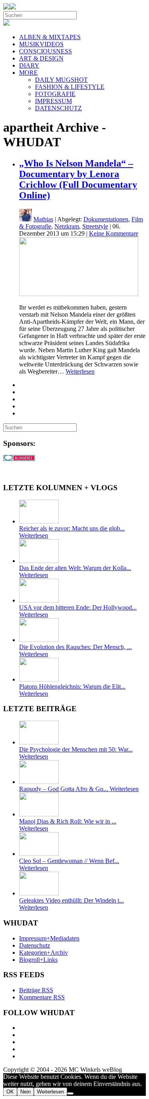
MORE (28, 72)
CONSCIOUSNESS (45, 51)
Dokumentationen (105, 219)
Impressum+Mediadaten (49, 938)
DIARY (29, 65)
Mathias (43, 219)
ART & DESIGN (41, 58)
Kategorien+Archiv (43, 952)
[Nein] (70, 1093)
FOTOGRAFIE (55, 94)
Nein (25, 1092)
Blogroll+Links (38, 959)
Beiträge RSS (36, 990)
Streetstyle (95, 226)
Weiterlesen (80, 371)
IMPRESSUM (53, 101)
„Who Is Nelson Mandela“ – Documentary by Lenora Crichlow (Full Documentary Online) (78, 179)
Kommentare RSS (42, 997)
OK (10, 1092)
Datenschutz (34, 945)
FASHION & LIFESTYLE (69, 86)
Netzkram (66, 226)
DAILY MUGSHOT (61, 79)
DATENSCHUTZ (58, 108)
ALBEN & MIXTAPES (50, 37)
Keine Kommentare (113, 233)
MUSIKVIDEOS (41, 44)
